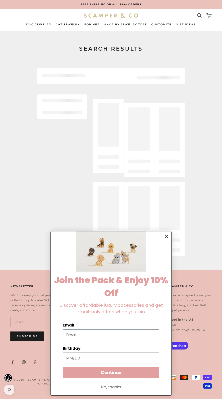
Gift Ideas (186, 24)
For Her (92, 24)
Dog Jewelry (38, 24)
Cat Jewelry (68, 24)
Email (68, 325)
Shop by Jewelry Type (125, 24)
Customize (161, 24)
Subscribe (27, 336)
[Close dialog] (166, 236)
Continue (111, 372)
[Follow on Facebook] (12, 362)
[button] (8, 378)
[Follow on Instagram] (24, 362)
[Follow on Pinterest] (35, 362)
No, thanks (111, 387)
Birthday (71, 348)
